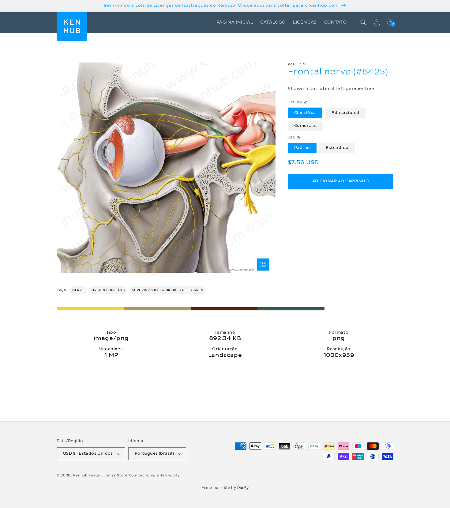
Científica (305, 112)
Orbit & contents (108, 290)
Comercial (305, 125)
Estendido (337, 147)
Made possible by (225, 488)
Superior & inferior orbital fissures (167, 290)
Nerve (78, 290)
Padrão (302, 147)
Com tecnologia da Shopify (154, 475)
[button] (363, 22)
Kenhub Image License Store (100, 475)
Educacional (345, 112)
